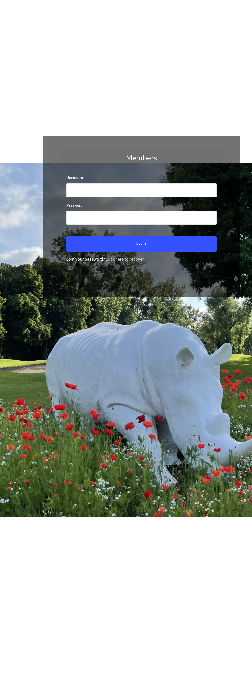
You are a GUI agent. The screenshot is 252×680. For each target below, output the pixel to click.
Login (141, 243)
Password (74, 205)
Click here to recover (125, 259)
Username (75, 178)
